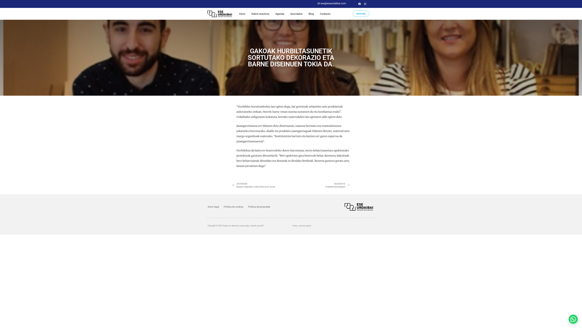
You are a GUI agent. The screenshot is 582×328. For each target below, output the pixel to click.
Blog (311, 13)
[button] (573, 319)
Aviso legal (213, 206)
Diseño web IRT (257, 226)
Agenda (279, 13)
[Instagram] (365, 4)
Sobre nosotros (260, 13)
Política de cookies (233, 206)
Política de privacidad (259, 206)
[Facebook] (359, 4)
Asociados (296, 13)
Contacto (325, 13)
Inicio (242, 13)
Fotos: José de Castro (302, 226)
